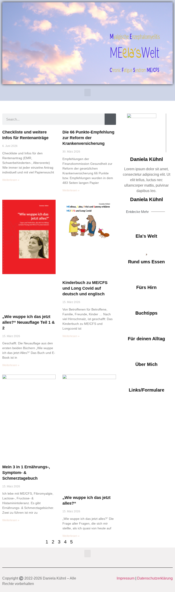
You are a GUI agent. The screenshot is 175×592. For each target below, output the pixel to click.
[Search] (110, 119)
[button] (87, 92)
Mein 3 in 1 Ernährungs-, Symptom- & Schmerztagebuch (26, 473)
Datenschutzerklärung (155, 578)
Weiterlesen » (10, 180)
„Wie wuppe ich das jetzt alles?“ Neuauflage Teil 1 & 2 (28, 322)
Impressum (125, 578)
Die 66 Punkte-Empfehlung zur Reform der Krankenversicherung (88, 138)
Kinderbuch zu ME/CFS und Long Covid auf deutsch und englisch (85, 288)
